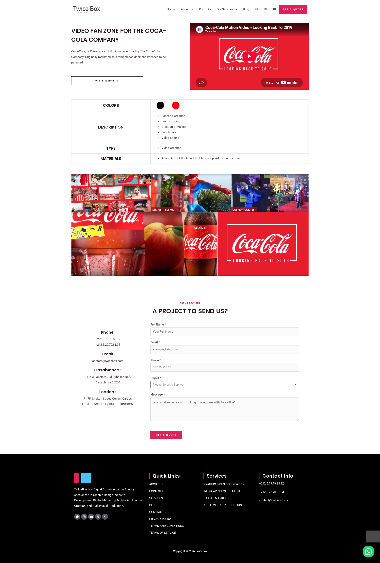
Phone (155, 360)
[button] (368, 551)
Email (155, 342)
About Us (187, 9)
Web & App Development (221, 491)
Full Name (158, 324)
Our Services (225, 9)
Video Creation (172, 148)
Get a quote (293, 9)
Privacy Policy (160, 519)
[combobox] (224, 384)
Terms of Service (162, 533)
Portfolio (205, 9)
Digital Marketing (217, 498)
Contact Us (158, 512)
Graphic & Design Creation (224, 484)
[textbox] (171, 384)
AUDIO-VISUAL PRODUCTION (222, 505)
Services (156, 498)
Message (157, 394)
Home (171, 9)
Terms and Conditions (166, 526)
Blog (246, 9)
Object (155, 378)
